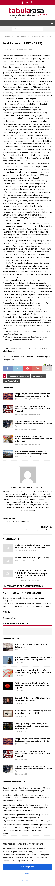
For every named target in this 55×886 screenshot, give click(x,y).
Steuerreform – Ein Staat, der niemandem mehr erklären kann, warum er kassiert (33, 438)
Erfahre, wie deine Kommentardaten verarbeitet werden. (26, 606)
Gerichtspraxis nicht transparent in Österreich (31, 645)
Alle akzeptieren (27, 867)
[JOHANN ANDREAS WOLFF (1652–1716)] (8, 560)
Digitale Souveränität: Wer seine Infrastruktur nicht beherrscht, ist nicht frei (33, 423)
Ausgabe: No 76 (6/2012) (19, 376)
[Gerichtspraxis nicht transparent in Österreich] (8, 647)
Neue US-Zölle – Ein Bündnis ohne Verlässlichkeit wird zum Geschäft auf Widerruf (32, 408)
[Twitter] (27, 2)
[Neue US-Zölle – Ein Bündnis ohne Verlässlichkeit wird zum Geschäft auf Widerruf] (8, 409)
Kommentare (38, 376)
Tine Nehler (33, 561)
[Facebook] (22, 2)
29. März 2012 (10, 50)
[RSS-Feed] (32, 2)
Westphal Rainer (25, 50)
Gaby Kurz (33, 429)
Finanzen (8, 387)
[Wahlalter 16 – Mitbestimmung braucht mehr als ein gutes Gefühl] (8, 713)
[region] (27, 863)
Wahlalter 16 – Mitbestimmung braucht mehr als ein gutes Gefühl (33, 712)
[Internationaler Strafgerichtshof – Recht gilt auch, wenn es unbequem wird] (8, 660)
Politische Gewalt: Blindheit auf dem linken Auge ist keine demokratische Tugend (32, 685)
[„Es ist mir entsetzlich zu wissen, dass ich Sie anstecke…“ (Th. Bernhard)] (8, 548)
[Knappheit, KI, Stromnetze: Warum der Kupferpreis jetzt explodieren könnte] (8, 396)
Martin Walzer (35, 444)
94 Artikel (40, 487)
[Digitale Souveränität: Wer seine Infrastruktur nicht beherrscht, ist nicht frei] (8, 424)
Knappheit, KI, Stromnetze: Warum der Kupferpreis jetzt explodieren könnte (32, 394)
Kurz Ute (33, 457)
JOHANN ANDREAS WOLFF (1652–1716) (32, 558)
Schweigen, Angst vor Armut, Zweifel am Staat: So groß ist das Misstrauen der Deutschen (32, 725)
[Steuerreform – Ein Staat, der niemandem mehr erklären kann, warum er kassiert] (8, 439)
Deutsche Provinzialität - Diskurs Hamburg (20, 788)
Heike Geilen (32, 550)
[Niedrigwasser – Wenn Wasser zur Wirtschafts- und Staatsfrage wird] (8, 454)
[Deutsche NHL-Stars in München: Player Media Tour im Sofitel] (8, 700)
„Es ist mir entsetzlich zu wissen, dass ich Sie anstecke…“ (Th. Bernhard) (32, 546)
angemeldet (16, 598)
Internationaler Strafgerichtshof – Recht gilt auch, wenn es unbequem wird (33, 658)
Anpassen (28, 873)
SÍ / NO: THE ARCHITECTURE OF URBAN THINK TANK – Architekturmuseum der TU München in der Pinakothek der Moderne (32, 574)
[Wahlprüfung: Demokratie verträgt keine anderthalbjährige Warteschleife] (8, 673)
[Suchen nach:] (27, 28)
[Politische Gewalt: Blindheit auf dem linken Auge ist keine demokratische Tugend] (8, 686)
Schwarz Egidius (35, 414)
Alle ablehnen (27, 880)
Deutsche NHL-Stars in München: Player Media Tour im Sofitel (33, 699)
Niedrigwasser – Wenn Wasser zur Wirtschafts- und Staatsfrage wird (31, 452)
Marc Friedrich (35, 399)
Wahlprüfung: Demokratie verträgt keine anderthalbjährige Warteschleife (33, 671)
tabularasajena (11, 381)
